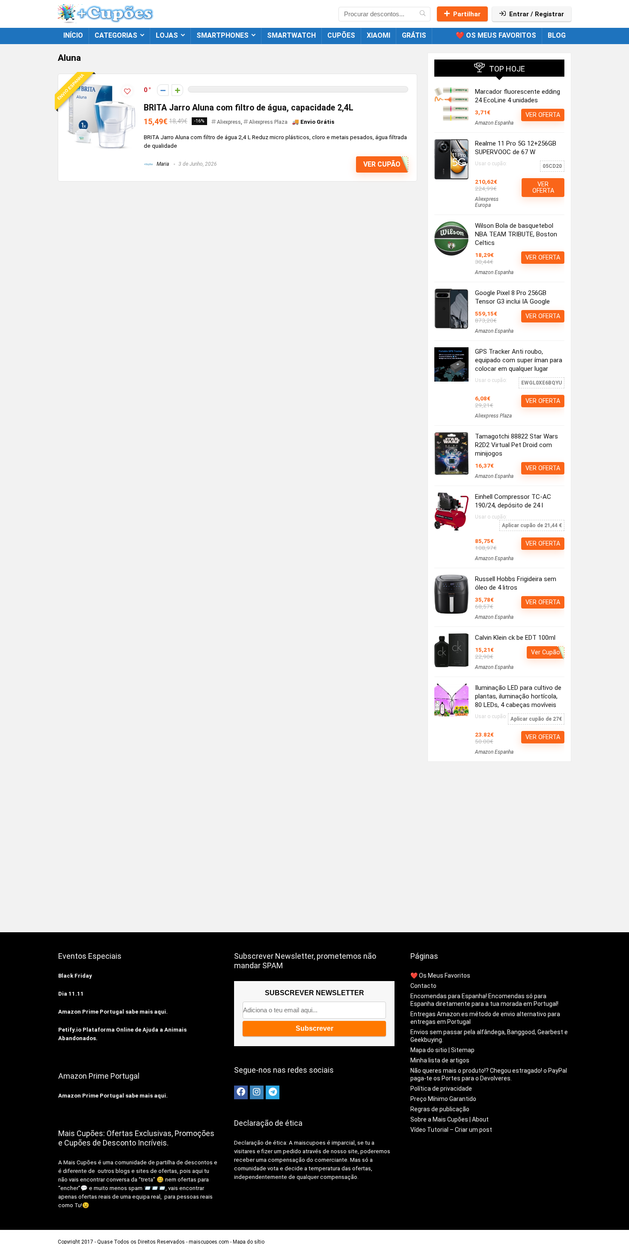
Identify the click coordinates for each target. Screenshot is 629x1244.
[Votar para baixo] (163, 90)
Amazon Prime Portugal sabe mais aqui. (113, 1011)
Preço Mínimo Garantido (443, 1098)
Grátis (414, 35)
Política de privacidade (441, 1088)
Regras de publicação (439, 1109)
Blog (557, 35)
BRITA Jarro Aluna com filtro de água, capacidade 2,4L (248, 108)
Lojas (167, 35)
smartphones (222, 35)
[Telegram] (272, 1092)
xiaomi (378, 35)
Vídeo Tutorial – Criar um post (451, 1129)
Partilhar (467, 14)
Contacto (423, 985)
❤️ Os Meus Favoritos (496, 35)
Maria (162, 164)
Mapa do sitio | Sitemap (442, 1050)
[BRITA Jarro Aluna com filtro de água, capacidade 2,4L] (101, 86)
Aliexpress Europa (486, 202)
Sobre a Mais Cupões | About (449, 1119)
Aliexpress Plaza (268, 122)
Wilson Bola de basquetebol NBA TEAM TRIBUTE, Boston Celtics (516, 234)
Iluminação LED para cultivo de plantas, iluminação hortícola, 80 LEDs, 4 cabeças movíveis (518, 696)
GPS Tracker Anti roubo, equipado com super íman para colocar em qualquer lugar (518, 360)
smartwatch (291, 35)
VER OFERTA (542, 114)
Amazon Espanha (494, 123)
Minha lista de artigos (439, 1060)
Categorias (116, 35)
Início (73, 35)
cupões (341, 35)
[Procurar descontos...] (422, 14)
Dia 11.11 (71, 993)
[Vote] (177, 90)
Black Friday (75, 976)
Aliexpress (229, 122)
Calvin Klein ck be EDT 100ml (515, 637)
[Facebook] (241, 1092)
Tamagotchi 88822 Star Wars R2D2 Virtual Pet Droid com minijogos (516, 445)
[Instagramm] (257, 1092)
